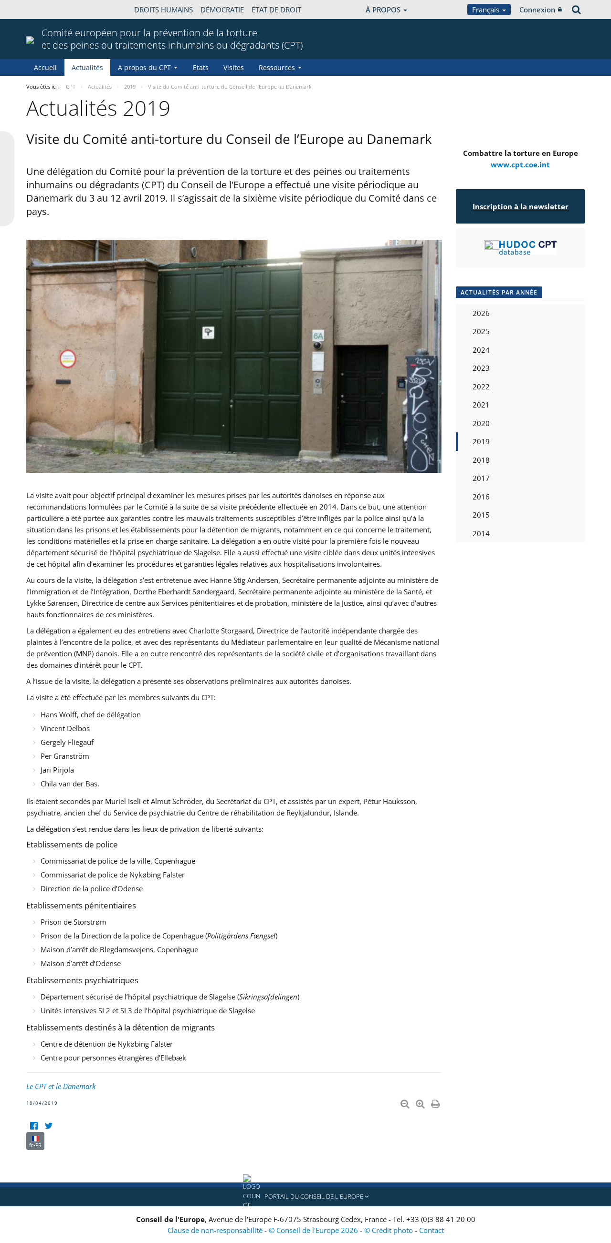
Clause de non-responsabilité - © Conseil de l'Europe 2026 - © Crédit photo (291, 1230)
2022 (481, 386)
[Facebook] (33, 1126)
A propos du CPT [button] (144, 67)
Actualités (87, 67)
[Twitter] (48, 1126)
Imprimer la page (436, 1102)
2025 (481, 331)
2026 (481, 313)
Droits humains (163, 9)
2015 (481, 515)
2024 (481, 350)
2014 (481, 533)
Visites (233, 67)
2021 (481, 404)
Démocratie (222, 9)
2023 (481, 368)
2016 (481, 496)
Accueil (45, 67)
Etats (201, 67)
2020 (481, 423)
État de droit (276, 9)
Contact (431, 1230)
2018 (481, 460)
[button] (305, 1196)
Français (486, 9)
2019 (481, 441)
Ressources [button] (277, 67)
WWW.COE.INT (50, 9)
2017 (481, 478)
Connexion (537, 9)
